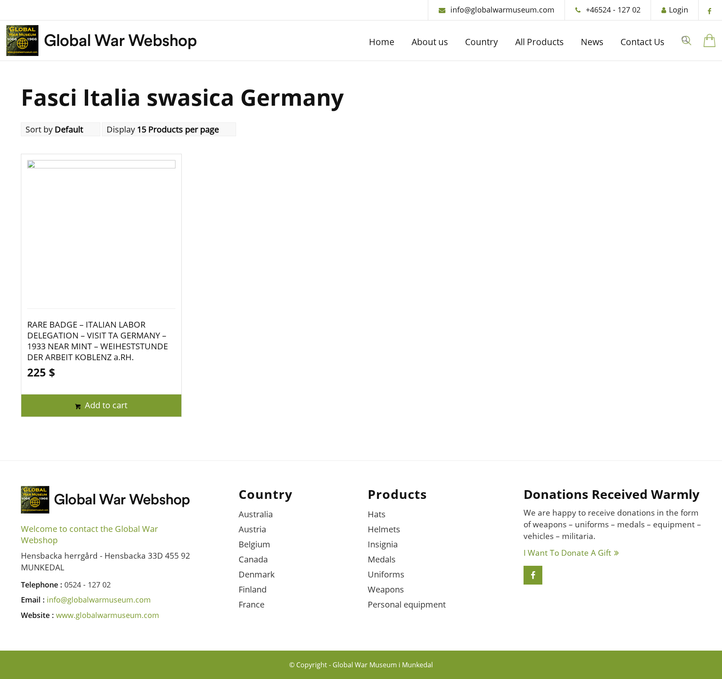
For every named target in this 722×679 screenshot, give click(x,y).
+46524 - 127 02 (612, 10)
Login (678, 10)
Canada (253, 559)
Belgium (254, 544)
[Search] (685, 40)
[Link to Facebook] (709, 11)
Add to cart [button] (105, 405)
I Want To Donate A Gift (567, 552)
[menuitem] (382, 43)
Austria (252, 529)
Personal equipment (407, 604)
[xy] (709, 40)
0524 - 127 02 (87, 585)
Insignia (383, 544)
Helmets (384, 529)
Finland (253, 589)
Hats (377, 514)
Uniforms (386, 574)
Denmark (257, 574)
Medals (382, 559)
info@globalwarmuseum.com (501, 10)
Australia (256, 514)
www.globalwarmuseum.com (107, 615)
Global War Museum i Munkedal (383, 664)
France (251, 604)
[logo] (101, 43)
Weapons (386, 589)
